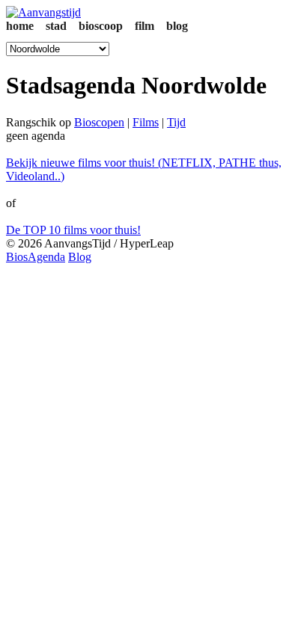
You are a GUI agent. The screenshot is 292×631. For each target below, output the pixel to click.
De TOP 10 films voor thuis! (73, 230)
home (20, 25)
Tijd (176, 122)
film (144, 25)
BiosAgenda (35, 256)
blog (177, 25)
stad (56, 25)
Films (146, 122)
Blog (79, 256)
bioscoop (101, 25)
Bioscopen (99, 122)
